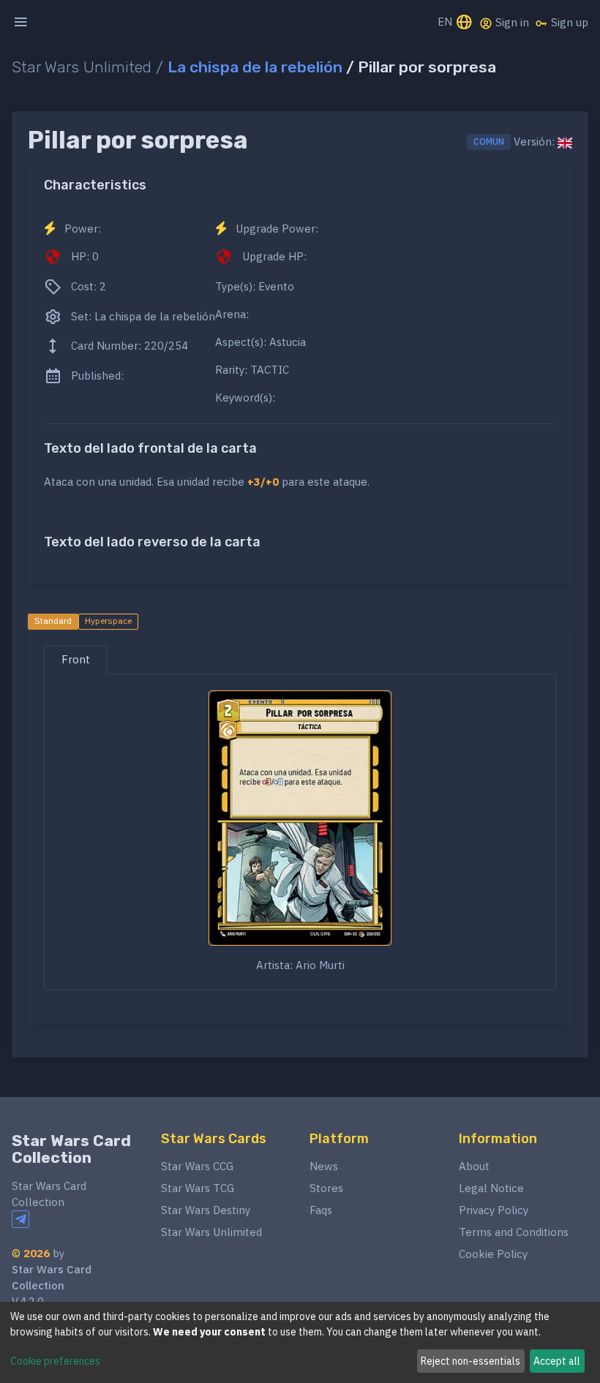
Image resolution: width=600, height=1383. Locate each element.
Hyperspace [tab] (108, 620)
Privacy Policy (493, 1210)
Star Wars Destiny (205, 1210)
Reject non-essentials (470, 1361)
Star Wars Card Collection (71, 1149)
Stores (326, 1188)
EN (446, 22)
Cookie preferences (55, 1361)
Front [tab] (75, 659)
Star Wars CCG (197, 1166)
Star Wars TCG (197, 1188)
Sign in (510, 22)
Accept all (556, 1361)
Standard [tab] (53, 620)
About (474, 1166)
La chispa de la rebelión (255, 67)
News (324, 1166)
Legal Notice (491, 1188)
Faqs (321, 1210)
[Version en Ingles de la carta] (565, 142)
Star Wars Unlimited (211, 1232)
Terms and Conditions (514, 1232)
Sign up (568, 22)
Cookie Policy (493, 1254)
